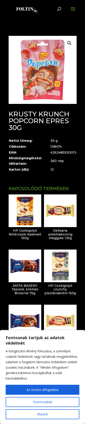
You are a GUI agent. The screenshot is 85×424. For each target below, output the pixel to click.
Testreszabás (42, 402)
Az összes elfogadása (42, 389)
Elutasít (42, 414)
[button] (69, 43)
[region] (42, 377)
